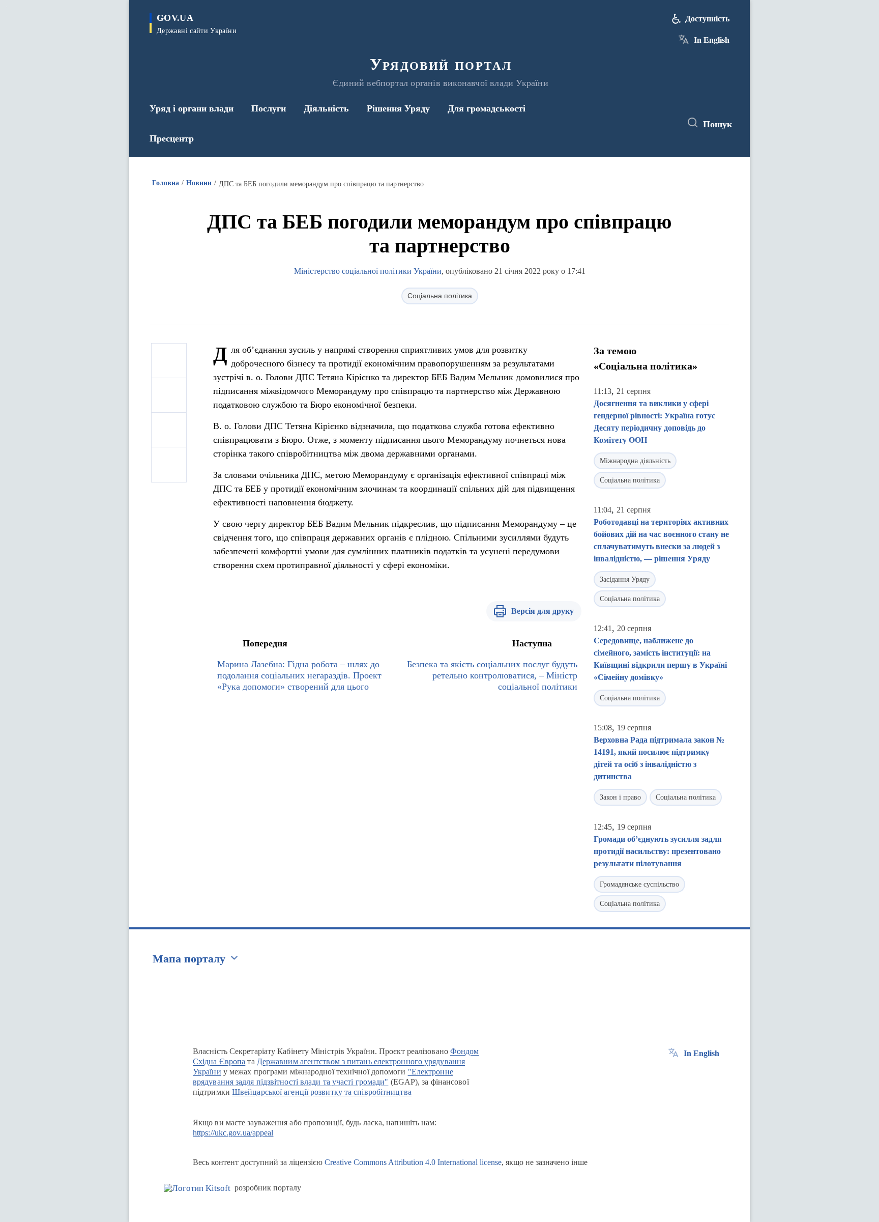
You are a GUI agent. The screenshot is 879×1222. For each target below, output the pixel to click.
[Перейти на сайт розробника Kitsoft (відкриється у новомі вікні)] (197, 1188)
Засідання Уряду (625, 579)
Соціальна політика (439, 296)
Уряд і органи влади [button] (191, 108)
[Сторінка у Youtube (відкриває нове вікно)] (664, 123)
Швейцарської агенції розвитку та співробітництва (322, 1092)
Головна (165, 183)
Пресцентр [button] (172, 138)
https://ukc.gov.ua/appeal (233, 1132)
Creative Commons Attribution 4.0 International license (413, 1162)
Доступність (707, 18)
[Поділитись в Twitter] (169, 395)
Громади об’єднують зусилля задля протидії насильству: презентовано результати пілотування (658, 851)
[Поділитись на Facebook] (169, 361)
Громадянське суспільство (639, 884)
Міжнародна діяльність (635, 461)
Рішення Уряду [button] (398, 108)
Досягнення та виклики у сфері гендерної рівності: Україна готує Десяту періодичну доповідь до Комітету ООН (654, 421)
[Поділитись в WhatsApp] (169, 430)
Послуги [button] (268, 108)
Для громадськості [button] (486, 108)
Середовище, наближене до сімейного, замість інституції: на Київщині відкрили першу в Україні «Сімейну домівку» (660, 658)
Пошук (717, 124)
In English (711, 40)
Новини (199, 183)
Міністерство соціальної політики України (368, 271)
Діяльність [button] (326, 108)
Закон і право (620, 797)
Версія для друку (542, 611)
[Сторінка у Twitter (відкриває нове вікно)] (645, 123)
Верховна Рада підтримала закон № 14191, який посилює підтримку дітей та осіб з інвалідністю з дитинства (659, 758)
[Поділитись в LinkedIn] (169, 464)
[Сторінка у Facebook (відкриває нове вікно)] (626, 123)
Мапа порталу (189, 958)
